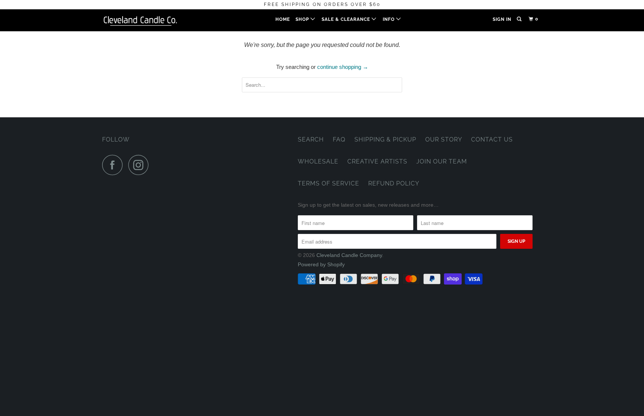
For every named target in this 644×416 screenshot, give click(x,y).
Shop (303, 19)
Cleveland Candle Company (349, 255)
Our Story (443, 139)
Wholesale (318, 161)
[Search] (519, 19)
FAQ (339, 139)
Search (311, 139)
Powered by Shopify (321, 264)
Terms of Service (328, 183)
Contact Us (492, 139)
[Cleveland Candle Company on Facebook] (114, 165)
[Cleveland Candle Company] (140, 20)
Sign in (502, 19)
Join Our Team (441, 161)
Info (389, 19)
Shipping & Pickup (385, 139)
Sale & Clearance (347, 19)
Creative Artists (377, 161)
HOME (282, 19)
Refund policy (393, 183)
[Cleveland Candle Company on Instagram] (140, 165)
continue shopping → (342, 67)
